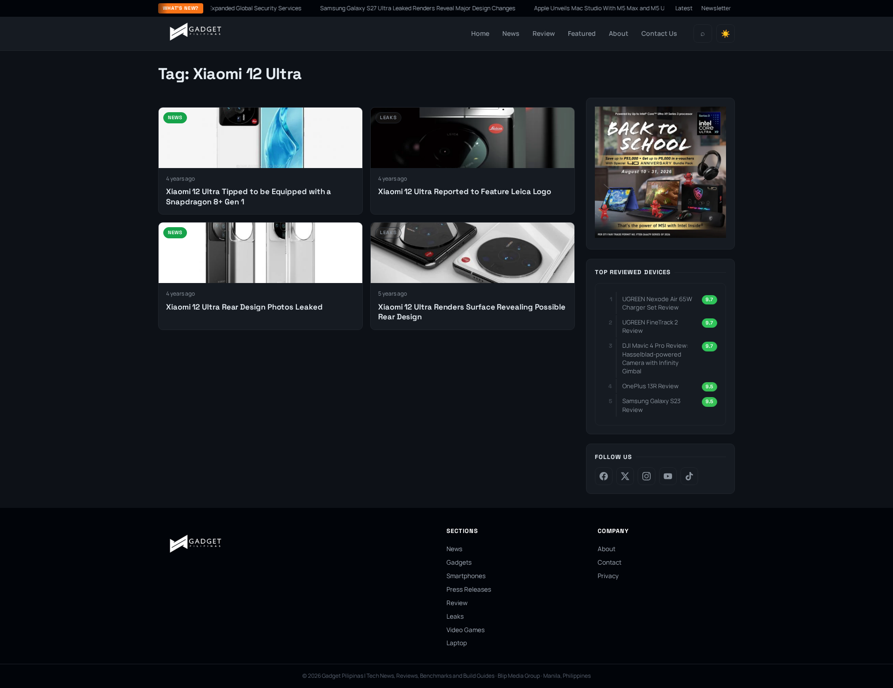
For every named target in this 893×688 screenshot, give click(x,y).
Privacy (608, 576)
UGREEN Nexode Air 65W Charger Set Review (657, 303)
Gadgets (459, 562)
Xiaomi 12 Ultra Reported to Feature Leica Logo (464, 191)
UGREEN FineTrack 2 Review (650, 326)
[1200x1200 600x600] (660, 235)
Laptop (456, 643)
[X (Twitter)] (625, 476)
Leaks (455, 616)
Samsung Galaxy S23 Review (651, 405)
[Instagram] (646, 476)
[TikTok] (689, 476)
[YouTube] (668, 476)
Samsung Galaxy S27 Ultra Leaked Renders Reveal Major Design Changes (398, 8)
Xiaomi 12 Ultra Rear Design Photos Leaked (244, 307)
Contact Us (659, 33)
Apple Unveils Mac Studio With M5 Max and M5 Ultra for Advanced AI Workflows (620, 8)
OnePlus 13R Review (650, 386)
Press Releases (468, 589)
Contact (609, 562)
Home (480, 33)
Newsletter (716, 8)
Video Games (465, 630)
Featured (582, 33)
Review (544, 33)
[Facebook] (604, 476)
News (511, 33)
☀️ (725, 34)
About (618, 33)
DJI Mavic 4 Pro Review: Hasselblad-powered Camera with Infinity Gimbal (655, 358)
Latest (684, 8)
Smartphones (466, 576)
